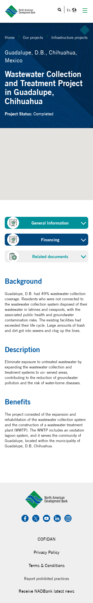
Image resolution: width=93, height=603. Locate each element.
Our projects (33, 37)
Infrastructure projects (69, 37)
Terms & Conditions (47, 565)
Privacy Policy (46, 552)
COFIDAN (47, 539)
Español (71, 10)
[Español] (71, 10)
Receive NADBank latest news (46, 591)
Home (10, 37)
